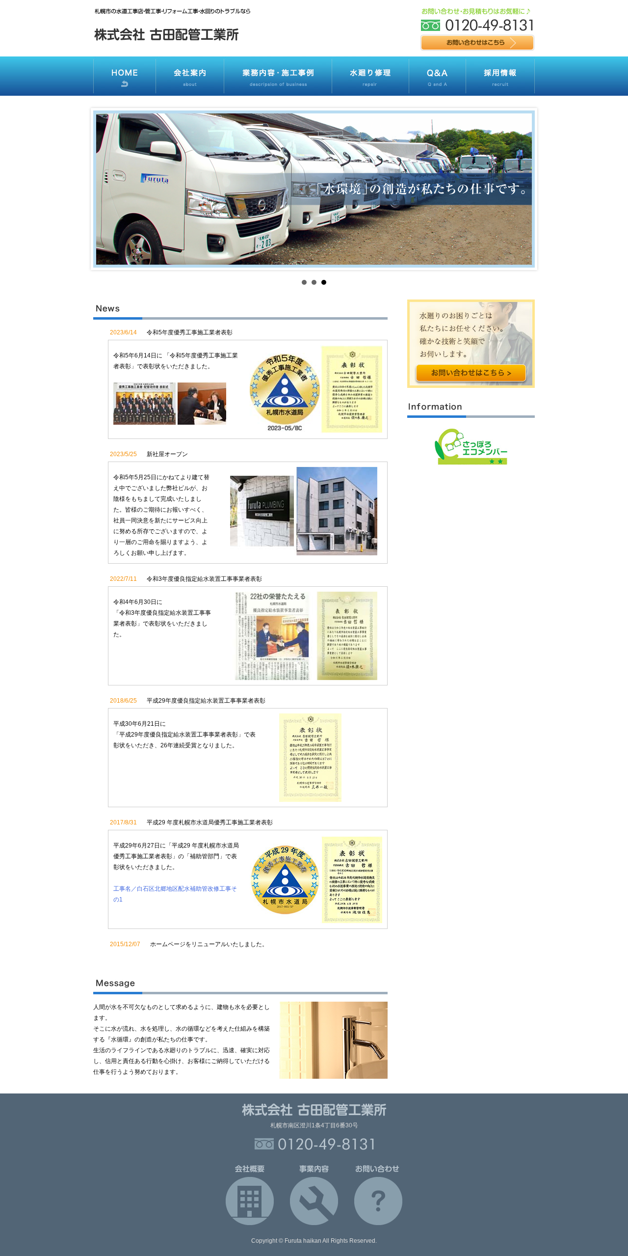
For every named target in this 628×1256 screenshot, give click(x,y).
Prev (106, 189)
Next (522, 189)
